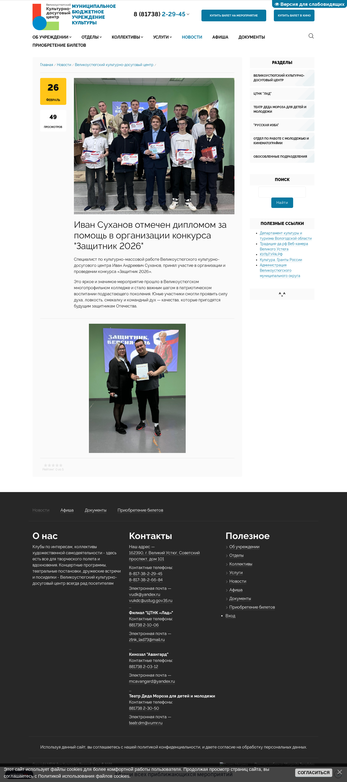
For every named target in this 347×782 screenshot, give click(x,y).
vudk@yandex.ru (144, 594)
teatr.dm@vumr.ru (146, 723)
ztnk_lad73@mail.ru (147, 639)
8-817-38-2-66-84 (146, 579)
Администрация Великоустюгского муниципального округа (280, 270)
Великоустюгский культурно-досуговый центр (114, 65)
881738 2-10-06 (144, 625)
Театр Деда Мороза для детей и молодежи (280, 109)
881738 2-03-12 (143, 666)
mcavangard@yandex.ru (152, 681)
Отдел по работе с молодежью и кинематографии (281, 141)
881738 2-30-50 (144, 708)
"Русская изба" (266, 125)
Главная (46, 65)
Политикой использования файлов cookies (83, 776)
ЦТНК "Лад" (263, 93)
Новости (64, 65)
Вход (230, 615)
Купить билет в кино (294, 15)
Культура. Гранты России (281, 260)
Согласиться (314, 773)
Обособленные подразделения (280, 156)
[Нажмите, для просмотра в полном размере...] (154, 145)
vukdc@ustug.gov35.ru (150, 600)
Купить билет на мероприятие (234, 15)
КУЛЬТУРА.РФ (271, 254)
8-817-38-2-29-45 (145, 573)
